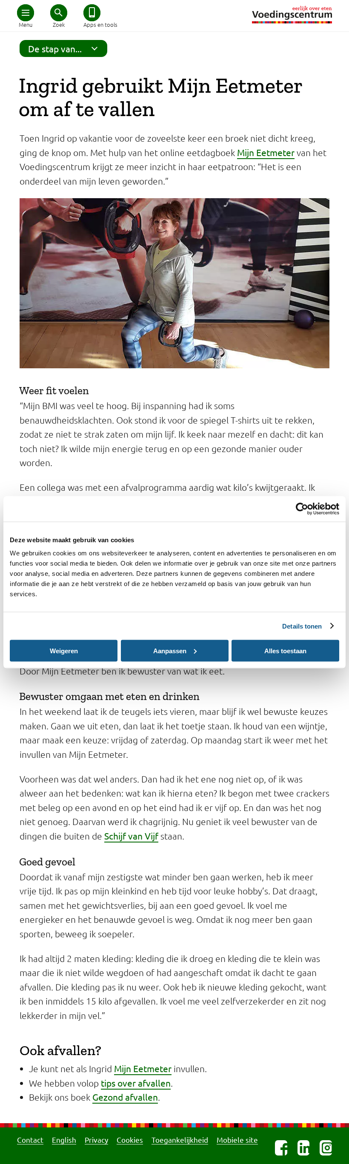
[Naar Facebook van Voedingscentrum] (281, 1147)
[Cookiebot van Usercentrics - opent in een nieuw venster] (302, 508)
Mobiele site (237, 1139)
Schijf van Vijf (131, 835)
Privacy (96, 1139)
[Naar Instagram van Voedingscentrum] (326, 1147)
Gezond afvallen (125, 1096)
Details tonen (302, 625)
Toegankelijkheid (180, 1139)
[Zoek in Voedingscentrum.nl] (58, 12)
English (64, 1139)
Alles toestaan (285, 650)
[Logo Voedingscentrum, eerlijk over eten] (292, 14)
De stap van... (55, 48)
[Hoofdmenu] (25, 12)
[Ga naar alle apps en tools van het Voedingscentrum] (91, 12)
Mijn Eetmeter (266, 152)
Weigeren (64, 650)
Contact (30, 1139)
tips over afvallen (136, 1082)
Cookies (130, 1139)
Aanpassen (169, 650)
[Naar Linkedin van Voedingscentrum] (304, 1147)
